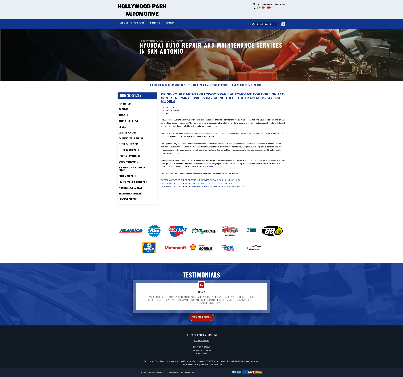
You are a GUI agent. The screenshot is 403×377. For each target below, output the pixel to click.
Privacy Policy (190, 372)
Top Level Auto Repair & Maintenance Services (205, 85)
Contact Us (170, 22)
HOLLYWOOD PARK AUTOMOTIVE (165, 85)
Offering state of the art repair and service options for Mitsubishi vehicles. (203, 186)
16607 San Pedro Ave (158, 41)
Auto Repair (139, 22)
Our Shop (124, 22)
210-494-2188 (264, 7)
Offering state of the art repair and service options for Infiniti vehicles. (201, 180)
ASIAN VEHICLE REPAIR (241, 85)
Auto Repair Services (201, 340)
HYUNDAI (257, 85)
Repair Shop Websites (159, 372)
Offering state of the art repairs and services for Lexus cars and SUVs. (200, 183)
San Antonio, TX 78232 (174, 41)
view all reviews (201, 317)
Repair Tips (155, 22)
